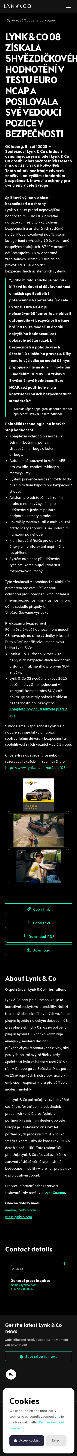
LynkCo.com (54, 1193)
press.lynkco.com (18, 1217)
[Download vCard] (64, 1264)
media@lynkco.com (23, 1285)
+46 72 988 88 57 (22, 1289)
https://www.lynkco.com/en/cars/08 (35, 767)
